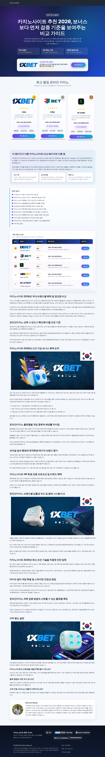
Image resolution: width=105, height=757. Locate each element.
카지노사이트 (14, 3)
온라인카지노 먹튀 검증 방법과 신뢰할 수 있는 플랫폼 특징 (32, 220)
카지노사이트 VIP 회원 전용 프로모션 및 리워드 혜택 (30, 209)
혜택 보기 (85, 248)
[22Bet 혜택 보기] (27, 256)
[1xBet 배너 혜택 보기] (52, 371)
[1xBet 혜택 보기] (27, 247)
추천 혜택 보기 (78, 64)
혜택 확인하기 (24, 136)
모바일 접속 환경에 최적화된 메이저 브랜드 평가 (29, 206)
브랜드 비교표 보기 (67, 748)
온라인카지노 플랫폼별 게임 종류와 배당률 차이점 (29, 203)
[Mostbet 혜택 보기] (27, 283)
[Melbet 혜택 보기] (27, 274)
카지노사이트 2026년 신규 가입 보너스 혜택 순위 (29, 200)
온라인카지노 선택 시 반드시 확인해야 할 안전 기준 (29, 197)
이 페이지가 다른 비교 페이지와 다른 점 (26, 194)
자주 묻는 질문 (18, 223)
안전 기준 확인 (65, 745)
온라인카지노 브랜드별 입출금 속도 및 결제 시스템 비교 (31, 212)
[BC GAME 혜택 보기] (27, 265)
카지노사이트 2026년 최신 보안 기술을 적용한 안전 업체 (31, 215)
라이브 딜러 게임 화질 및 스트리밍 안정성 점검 (28, 218)
